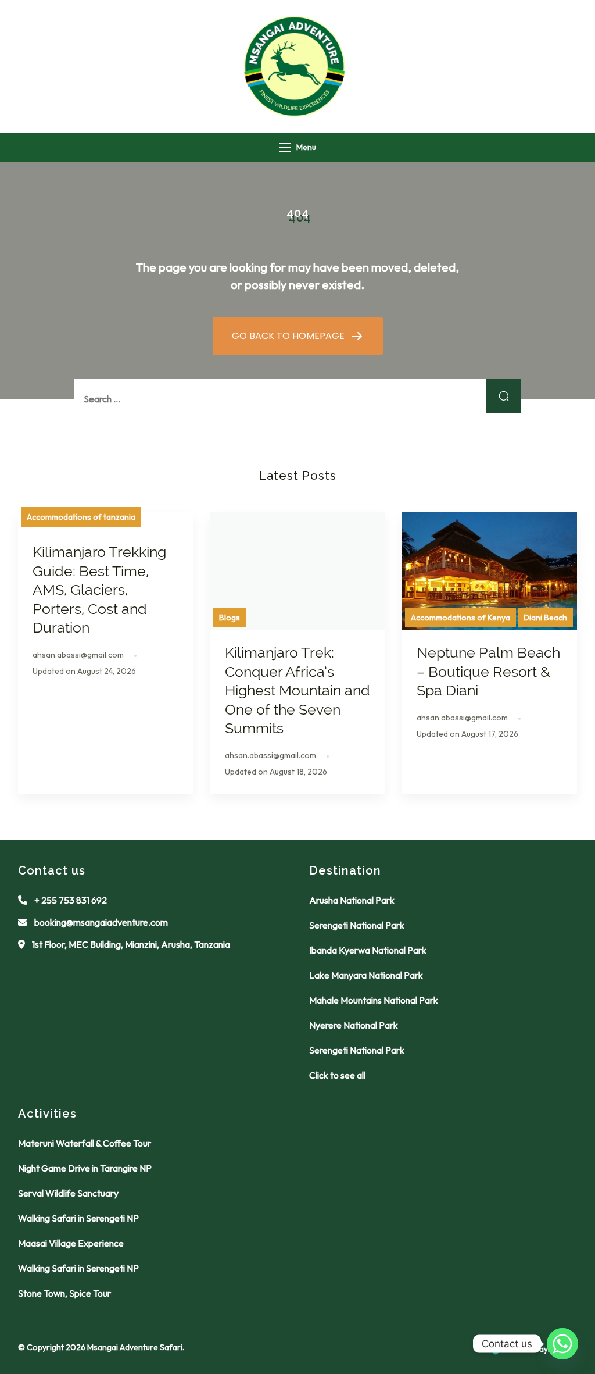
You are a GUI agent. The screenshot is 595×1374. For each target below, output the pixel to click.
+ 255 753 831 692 (70, 900)
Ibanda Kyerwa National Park (367, 950)
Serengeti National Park (356, 925)
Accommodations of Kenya (460, 617)
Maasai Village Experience (71, 1243)
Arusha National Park (352, 900)
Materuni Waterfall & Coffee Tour (84, 1143)
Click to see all (337, 1075)
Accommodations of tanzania (81, 517)
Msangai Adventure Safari (134, 1347)
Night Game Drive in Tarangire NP (85, 1168)
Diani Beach (545, 617)
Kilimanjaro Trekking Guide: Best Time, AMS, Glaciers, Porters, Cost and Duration (99, 589)
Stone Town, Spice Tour (64, 1293)
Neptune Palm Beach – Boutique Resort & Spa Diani (488, 671)
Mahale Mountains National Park (373, 1000)
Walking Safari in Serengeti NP (78, 1218)
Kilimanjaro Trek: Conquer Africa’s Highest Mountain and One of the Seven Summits (297, 690)
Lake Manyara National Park (366, 975)
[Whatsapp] (562, 1343)
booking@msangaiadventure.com (101, 922)
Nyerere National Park (353, 1025)
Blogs (229, 617)
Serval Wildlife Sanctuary (68, 1193)
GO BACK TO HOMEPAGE (289, 335)
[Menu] (285, 147)
